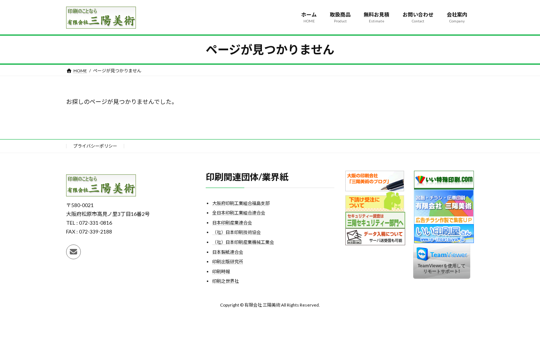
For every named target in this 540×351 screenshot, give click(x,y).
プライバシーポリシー (95, 146)
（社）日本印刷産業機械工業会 (243, 242)
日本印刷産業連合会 (232, 222)
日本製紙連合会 (227, 251)
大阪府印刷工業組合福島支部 (241, 203)
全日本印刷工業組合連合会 (238, 213)
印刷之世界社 (225, 281)
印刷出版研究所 (227, 261)
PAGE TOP (521, 333)
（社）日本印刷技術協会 (236, 232)
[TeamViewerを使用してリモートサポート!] (441, 277)
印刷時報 (221, 271)
